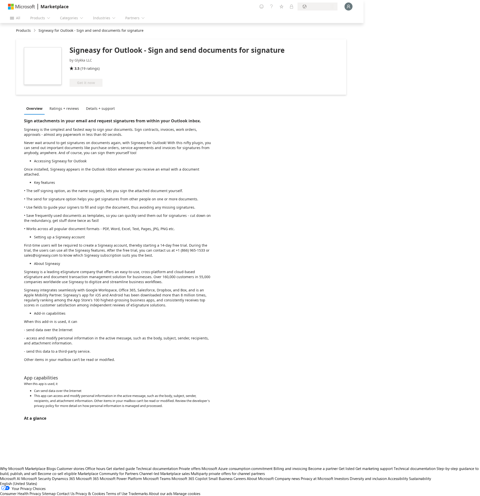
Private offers (189, 468)
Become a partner (323, 468)
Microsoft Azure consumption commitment (238, 468)
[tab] (35, 108)
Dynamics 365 (63, 478)
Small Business (220, 478)
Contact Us (65, 493)
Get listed (346, 468)
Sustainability (420, 478)
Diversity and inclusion (368, 478)
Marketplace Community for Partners (108, 473)
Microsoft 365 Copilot (190, 478)
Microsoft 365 (87, 478)
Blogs (51, 468)
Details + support (100, 108)
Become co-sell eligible (57, 473)
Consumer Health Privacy (20, 493)
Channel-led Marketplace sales (164, 473)
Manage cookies (186, 493)
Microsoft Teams (156, 478)
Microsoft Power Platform (121, 478)
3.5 (77, 68)
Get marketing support (374, 468)
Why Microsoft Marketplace (23, 468)
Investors (341, 478)
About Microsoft (260, 478)
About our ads (160, 493)
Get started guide (120, 468)
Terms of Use (117, 493)
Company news (287, 478)
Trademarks (138, 493)
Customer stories (70, 468)
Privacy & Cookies (90, 493)
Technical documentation (157, 468)
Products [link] (23, 30)
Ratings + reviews (64, 108)
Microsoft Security (36, 478)
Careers (240, 478)
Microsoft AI (10, 478)
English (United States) (18, 483)
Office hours (95, 468)
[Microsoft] (21, 7)
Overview (34, 108)
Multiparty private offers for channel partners (228, 473)
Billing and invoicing (290, 468)
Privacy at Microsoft (317, 478)
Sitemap (49, 493)
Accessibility (398, 478)
